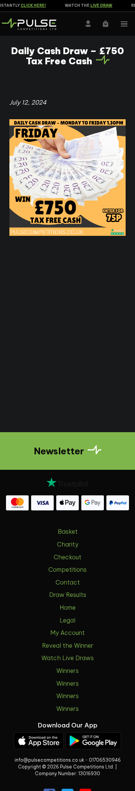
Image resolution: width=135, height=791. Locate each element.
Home (68, 607)
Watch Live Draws (67, 658)
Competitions (67, 569)
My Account (67, 632)
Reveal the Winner (67, 645)
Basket (68, 531)
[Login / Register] (88, 23)
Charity (67, 544)
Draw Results (67, 594)
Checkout (67, 557)
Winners (67, 670)
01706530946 (105, 760)
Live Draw (99, 5)
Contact (68, 582)
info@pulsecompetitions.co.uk (49, 760)
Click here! (31, 5)
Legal (67, 620)
